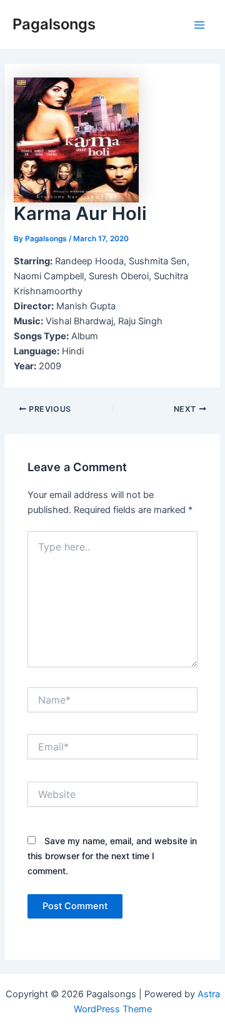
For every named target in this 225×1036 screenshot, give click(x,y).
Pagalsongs (54, 24)
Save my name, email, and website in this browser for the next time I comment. (112, 855)
